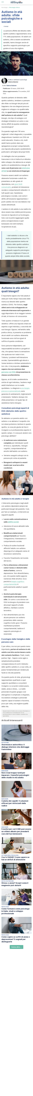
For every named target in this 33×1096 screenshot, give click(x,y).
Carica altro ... (16, 947)
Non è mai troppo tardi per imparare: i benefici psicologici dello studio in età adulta (15, 775)
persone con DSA (8, 372)
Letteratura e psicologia (9, 855)
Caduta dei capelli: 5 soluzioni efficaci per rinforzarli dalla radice (14, 803)
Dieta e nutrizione (7, 881)
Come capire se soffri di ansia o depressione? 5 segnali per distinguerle (15, 939)
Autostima (5, 742)
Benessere (4, 770)
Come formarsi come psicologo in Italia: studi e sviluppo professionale (15, 911)
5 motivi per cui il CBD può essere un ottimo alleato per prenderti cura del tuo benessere (16, 831)
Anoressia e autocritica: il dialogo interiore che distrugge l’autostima (15, 747)
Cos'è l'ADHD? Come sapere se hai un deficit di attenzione (15, 858)
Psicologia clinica (14, 7)
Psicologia (4, 7)
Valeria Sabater (13, 82)
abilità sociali (13, 522)
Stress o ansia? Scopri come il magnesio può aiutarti (14, 884)
